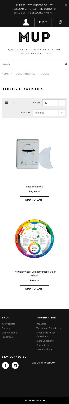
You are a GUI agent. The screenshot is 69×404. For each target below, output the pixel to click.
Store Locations (45, 341)
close (66, 5)
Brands (6, 328)
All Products (8, 324)
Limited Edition (10, 332)
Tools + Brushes (24, 73)
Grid (6, 103)
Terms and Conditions (48, 328)
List (13, 103)
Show (36, 103)
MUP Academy (44, 349)
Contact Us (42, 345)
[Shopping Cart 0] (60, 22)
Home (5, 73)
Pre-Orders (8, 337)
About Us (41, 324)
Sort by (25, 112)
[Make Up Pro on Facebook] (5, 365)
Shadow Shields (34, 186)
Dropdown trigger (25, 22)
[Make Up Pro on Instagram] (15, 365)
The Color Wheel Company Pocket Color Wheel (35, 274)
